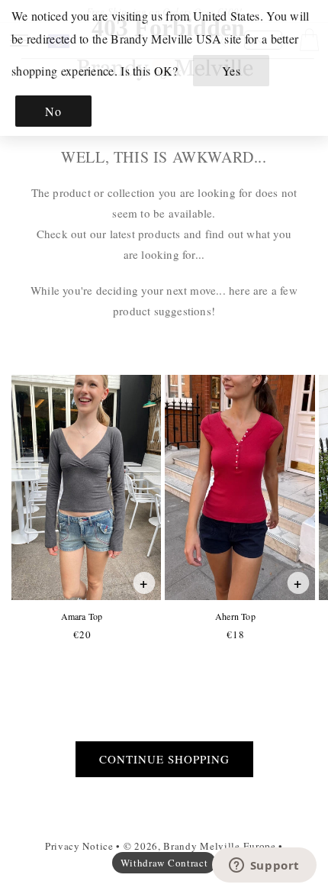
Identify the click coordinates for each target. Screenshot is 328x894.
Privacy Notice (79, 846)
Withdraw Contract (164, 863)
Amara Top (81, 616)
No (53, 111)
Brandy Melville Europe (219, 846)
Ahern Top (235, 616)
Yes (231, 71)
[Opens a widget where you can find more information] (264, 866)
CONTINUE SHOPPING (164, 759)
